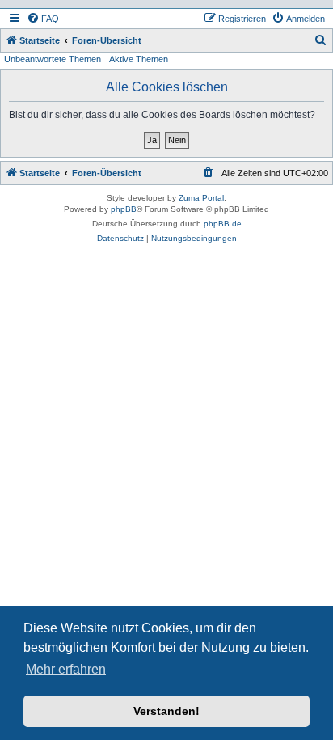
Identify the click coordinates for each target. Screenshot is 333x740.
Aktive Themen (138, 59)
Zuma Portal (201, 197)
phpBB (124, 209)
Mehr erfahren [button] (66, 669)
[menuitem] (43, 18)
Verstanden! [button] (166, 710)
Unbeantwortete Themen (52, 59)
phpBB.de (223, 223)
